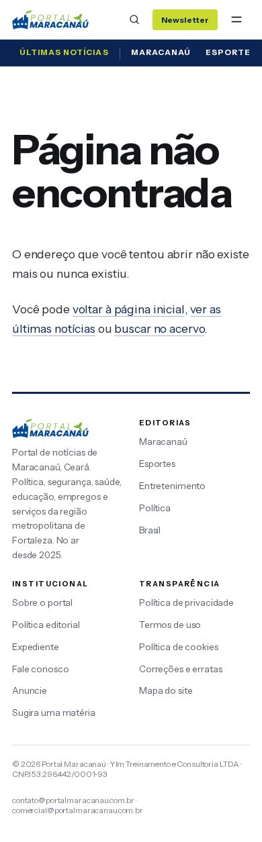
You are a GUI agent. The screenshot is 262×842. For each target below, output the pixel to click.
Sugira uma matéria (53, 712)
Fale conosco (40, 669)
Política (155, 508)
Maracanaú (161, 52)
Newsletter (185, 20)
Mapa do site (165, 690)
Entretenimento (172, 485)
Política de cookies (178, 646)
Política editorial (46, 624)
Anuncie (29, 690)
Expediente (35, 646)
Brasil (150, 530)
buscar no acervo (159, 328)
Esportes (157, 463)
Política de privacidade (186, 602)
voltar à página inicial (129, 309)
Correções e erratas (180, 669)
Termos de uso (170, 624)
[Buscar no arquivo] (134, 19)
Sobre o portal (42, 602)
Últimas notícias (64, 52)
